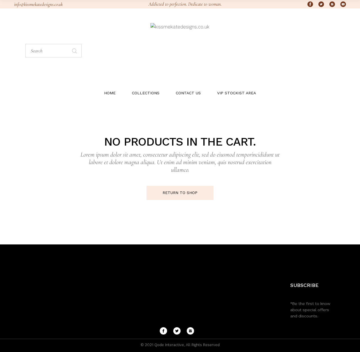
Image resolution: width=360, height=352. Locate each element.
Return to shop (180, 192)
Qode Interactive (168, 345)
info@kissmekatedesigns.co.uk (38, 4)
